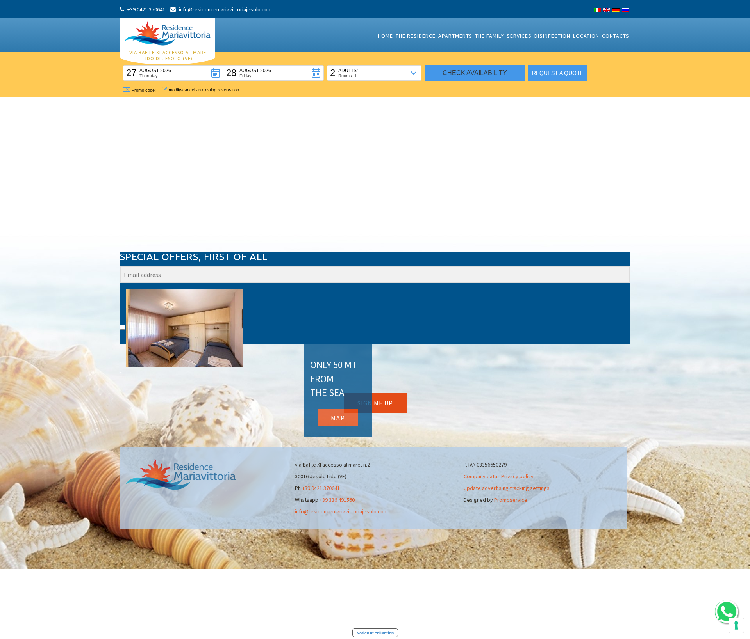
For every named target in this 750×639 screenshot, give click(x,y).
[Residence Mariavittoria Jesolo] (168, 33)
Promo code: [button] (144, 90)
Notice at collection (375, 632)
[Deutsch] (616, 10)
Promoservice (510, 499)
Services (519, 35)
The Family (489, 35)
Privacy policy (517, 476)
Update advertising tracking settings (507, 488)
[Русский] (625, 10)
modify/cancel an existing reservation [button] (204, 89)
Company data (480, 476)
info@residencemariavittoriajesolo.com (341, 511)
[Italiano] (597, 10)
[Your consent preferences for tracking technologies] (736, 625)
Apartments (455, 35)
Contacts (615, 35)
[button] (173, 73)
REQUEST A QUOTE (558, 73)
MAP (338, 418)
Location (586, 35)
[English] (606, 10)
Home (385, 35)
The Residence (416, 35)
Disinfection (552, 35)
